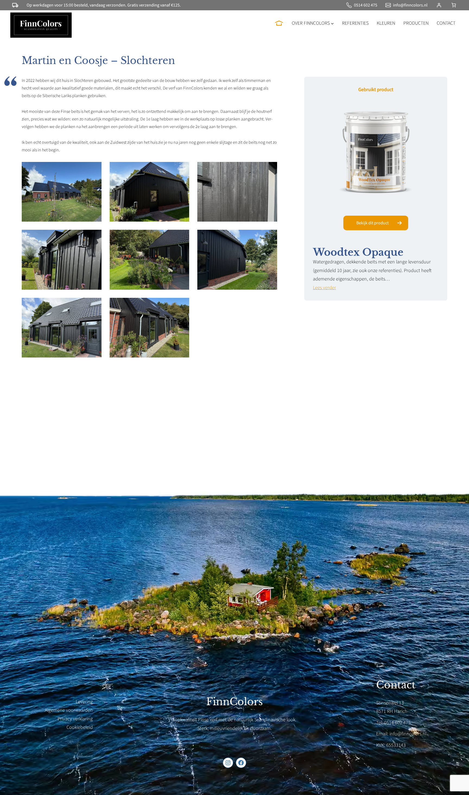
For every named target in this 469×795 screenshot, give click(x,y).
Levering (84, 701)
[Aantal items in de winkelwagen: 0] (453, 5)
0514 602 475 (365, 5)
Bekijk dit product (372, 223)
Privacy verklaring (75, 719)
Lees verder (324, 287)
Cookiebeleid (79, 727)
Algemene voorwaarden (69, 710)
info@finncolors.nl (410, 5)
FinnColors (234, 702)
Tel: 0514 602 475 (393, 722)
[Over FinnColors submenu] (332, 23)
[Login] (439, 5)
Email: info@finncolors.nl (401, 733)
